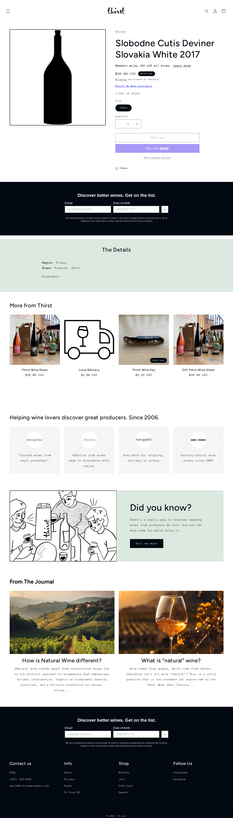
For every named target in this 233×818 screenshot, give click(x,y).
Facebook (179, 779)
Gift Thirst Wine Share (198, 370)
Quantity (121, 116)
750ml (125, 108)
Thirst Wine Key (143, 370)
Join (122, 779)
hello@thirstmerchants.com (29, 785)
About (68, 772)
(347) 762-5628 (21, 779)
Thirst (122, 816)
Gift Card (126, 785)
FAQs (13, 772)
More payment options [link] (157, 157)
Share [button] (124, 168)
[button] (8, 11)
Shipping (121, 79)
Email (68, 203)
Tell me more (147, 543)
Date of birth (121, 203)
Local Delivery (89, 370)
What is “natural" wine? (171, 660)
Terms (68, 785)
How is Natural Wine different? (62, 660)
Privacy (69, 779)
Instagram (180, 772)
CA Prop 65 (72, 792)
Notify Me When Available (133, 86)
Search (123, 792)
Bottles (124, 772)
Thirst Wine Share (35, 370)
